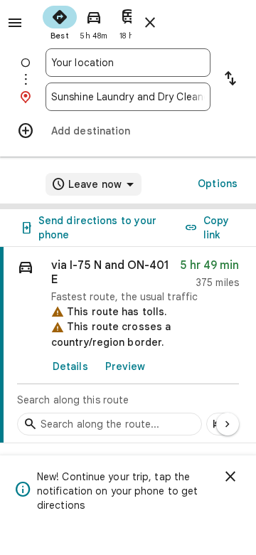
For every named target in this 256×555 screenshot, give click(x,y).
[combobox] (128, 62)
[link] (128, 345)
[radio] (60, 21)
